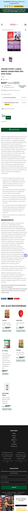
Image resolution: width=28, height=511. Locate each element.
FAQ (14, 442)
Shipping (3, 90)
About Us (14, 440)
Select (3, 114)
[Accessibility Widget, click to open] (25, 255)
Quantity (3, 121)
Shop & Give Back (11, 492)
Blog (14, 437)
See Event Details (19, 6)
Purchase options (6, 94)
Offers (14, 433)
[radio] (2, 98)
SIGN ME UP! (21, 505)
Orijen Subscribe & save (11, 103)
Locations (14, 444)
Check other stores (22, 86)
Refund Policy (8, 494)
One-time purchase (10, 97)
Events (14, 435)
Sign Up (14, 487)
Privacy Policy (21, 492)
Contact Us (14, 446)
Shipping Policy (18, 494)
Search (4, 492)
